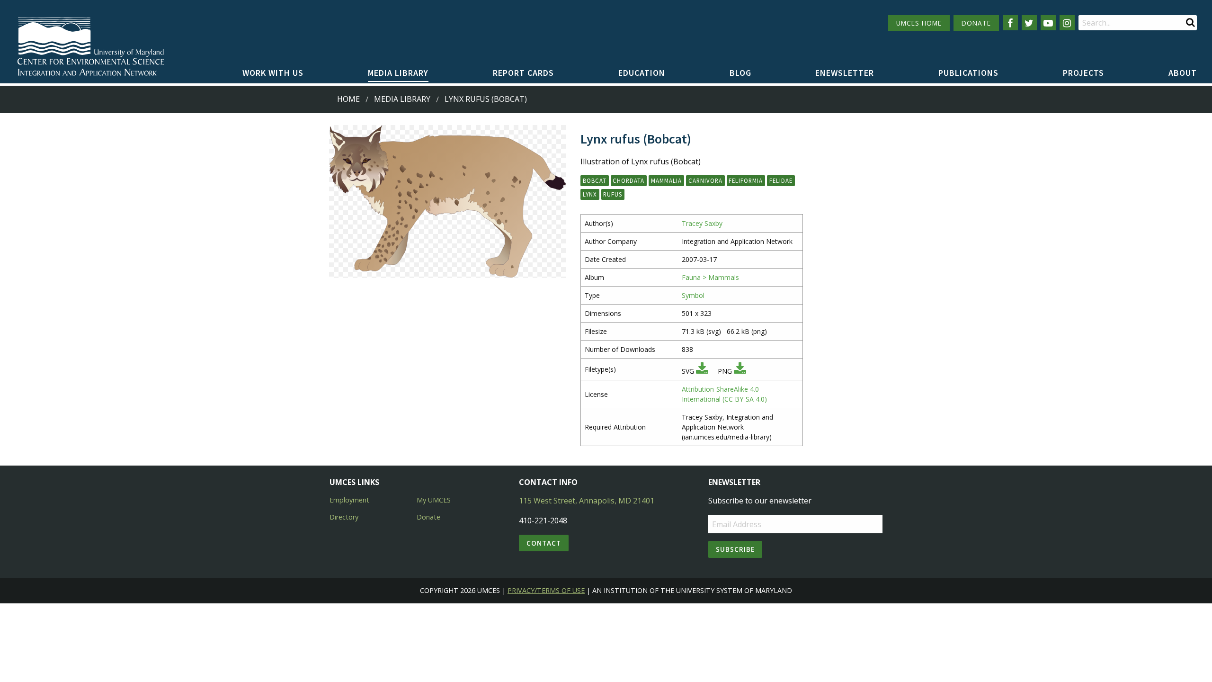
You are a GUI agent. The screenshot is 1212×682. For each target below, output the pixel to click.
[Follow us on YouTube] (1048, 22)
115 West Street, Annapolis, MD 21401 (586, 500)
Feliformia (746, 180)
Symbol (693, 295)
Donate (428, 516)
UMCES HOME (919, 22)
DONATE (976, 22)
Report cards (523, 72)
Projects (1083, 72)
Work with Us (272, 72)
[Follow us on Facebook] (1010, 22)
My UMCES (434, 499)
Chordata (628, 180)
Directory (344, 516)
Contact (543, 542)
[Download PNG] (740, 371)
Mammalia (666, 180)
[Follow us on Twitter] (1029, 22)
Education (641, 72)
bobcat (594, 180)
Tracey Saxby (702, 223)
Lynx (590, 194)
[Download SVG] (702, 371)
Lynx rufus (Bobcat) (486, 99)
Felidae (781, 180)
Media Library (398, 72)
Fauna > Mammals (710, 277)
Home (348, 99)
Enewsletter (844, 72)
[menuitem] (272, 73)
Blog (740, 72)
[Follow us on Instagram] (1067, 22)
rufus (612, 194)
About (1182, 72)
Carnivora (705, 180)
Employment (349, 499)
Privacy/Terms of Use (546, 590)
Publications (968, 72)
